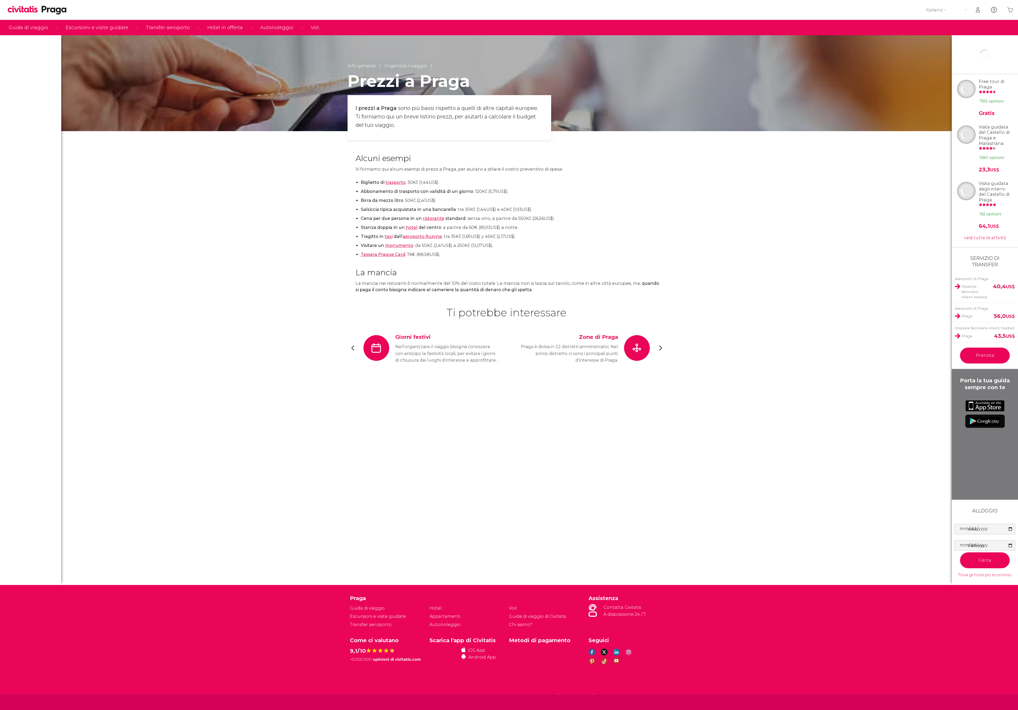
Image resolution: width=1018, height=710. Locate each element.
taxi (389, 236)
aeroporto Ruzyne (422, 236)
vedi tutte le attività (985, 237)
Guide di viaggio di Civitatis (537, 616)
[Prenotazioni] (978, 10)
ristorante (433, 218)
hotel (412, 227)
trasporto (395, 182)
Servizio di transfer (984, 261)
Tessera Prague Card (383, 254)
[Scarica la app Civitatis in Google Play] (985, 421)
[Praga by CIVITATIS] (25, 9)
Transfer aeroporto (168, 27)
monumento (399, 245)
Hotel (435, 608)
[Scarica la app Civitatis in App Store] (985, 406)
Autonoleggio (276, 27)
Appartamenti (444, 616)
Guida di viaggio (28, 27)
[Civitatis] (363, 701)
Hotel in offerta (225, 27)
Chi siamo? (520, 624)
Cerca (984, 560)
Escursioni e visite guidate (97, 27)
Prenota (985, 355)
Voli (315, 27)
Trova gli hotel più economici (985, 575)
